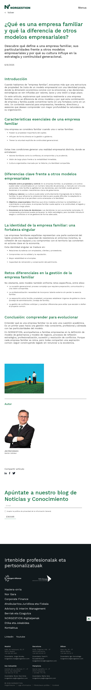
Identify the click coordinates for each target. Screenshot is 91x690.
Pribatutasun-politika (41, 685)
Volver (11, 12)
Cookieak (55, 685)
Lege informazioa (24, 685)
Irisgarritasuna (10, 685)
